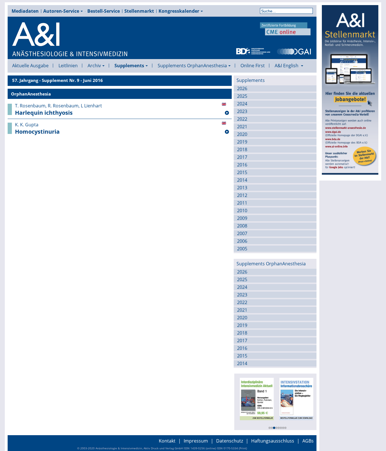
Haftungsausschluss (272, 441)
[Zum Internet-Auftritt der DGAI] (294, 51)
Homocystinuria (37, 132)
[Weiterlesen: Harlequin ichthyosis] (227, 113)
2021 (242, 126)
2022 (242, 119)
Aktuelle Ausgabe (30, 65)
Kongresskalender (179, 11)
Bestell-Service (103, 11)
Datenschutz (229, 441)
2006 (242, 241)
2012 (242, 195)
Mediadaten (25, 11)
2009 (242, 218)
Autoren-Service (61, 11)
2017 (242, 157)
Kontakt (167, 441)
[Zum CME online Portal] (285, 28)
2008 (242, 225)
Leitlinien (68, 65)
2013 (242, 187)
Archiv (94, 65)
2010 (242, 210)
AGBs (308, 441)
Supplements (129, 65)
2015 (242, 172)
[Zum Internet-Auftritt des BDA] (253, 51)
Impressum (196, 441)
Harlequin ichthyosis (44, 113)
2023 (242, 111)
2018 (242, 149)
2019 (242, 141)
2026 (242, 88)
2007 (242, 233)
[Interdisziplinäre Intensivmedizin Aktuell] (256, 398)
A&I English (287, 65)
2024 (242, 103)
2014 (242, 180)
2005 (242, 248)
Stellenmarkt (139, 11)
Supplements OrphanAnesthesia (192, 65)
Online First (252, 65)
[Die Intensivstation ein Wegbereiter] (295, 398)
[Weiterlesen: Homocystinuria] (227, 132)
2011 (242, 202)
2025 (242, 96)
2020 (242, 134)
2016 (242, 164)
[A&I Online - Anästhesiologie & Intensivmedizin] (70, 39)
